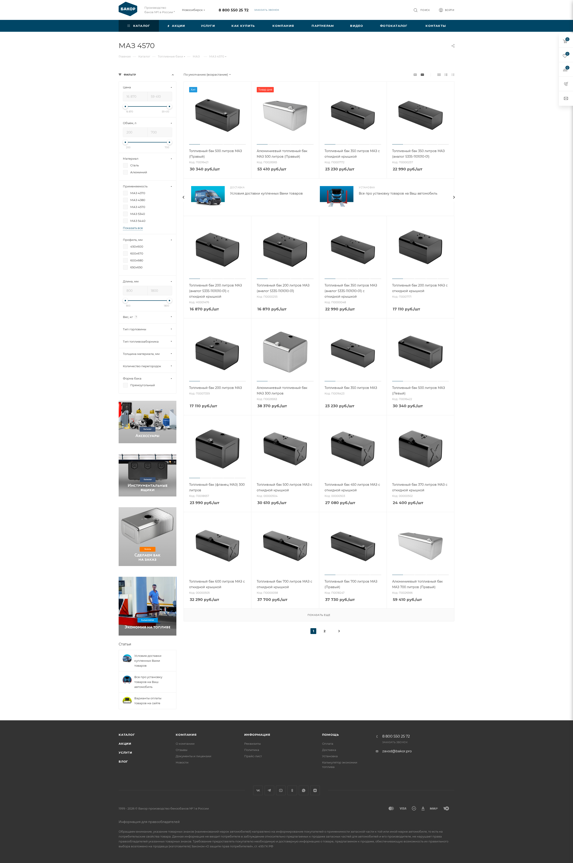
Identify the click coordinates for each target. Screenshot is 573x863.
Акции (125, 743)
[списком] (446, 74)
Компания (186, 734)
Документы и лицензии (193, 756)
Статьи (125, 644)
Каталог (127, 734)
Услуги (125, 752)
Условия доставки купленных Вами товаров (266, 193)
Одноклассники (292, 790)
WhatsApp (303, 790)
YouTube (281, 790)
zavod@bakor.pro (397, 751)
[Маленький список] (415, 74)
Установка (330, 756)
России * (168, 12)
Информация (257, 734)
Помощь (330, 734)
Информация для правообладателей (149, 822)
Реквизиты (252, 743)
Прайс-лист (253, 756)
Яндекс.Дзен (315, 790)
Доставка (329, 750)
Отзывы (181, 750)
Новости (182, 762)
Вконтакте (258, 790)
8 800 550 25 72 (233, 10)
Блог (123, 761)
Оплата (327, 743)
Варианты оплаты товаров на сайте (147, 700)
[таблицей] (453, 74)
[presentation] (183, 197)
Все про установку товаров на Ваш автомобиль (398, 193)
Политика (251, 750)
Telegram (269, 790)
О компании (185, 743)
